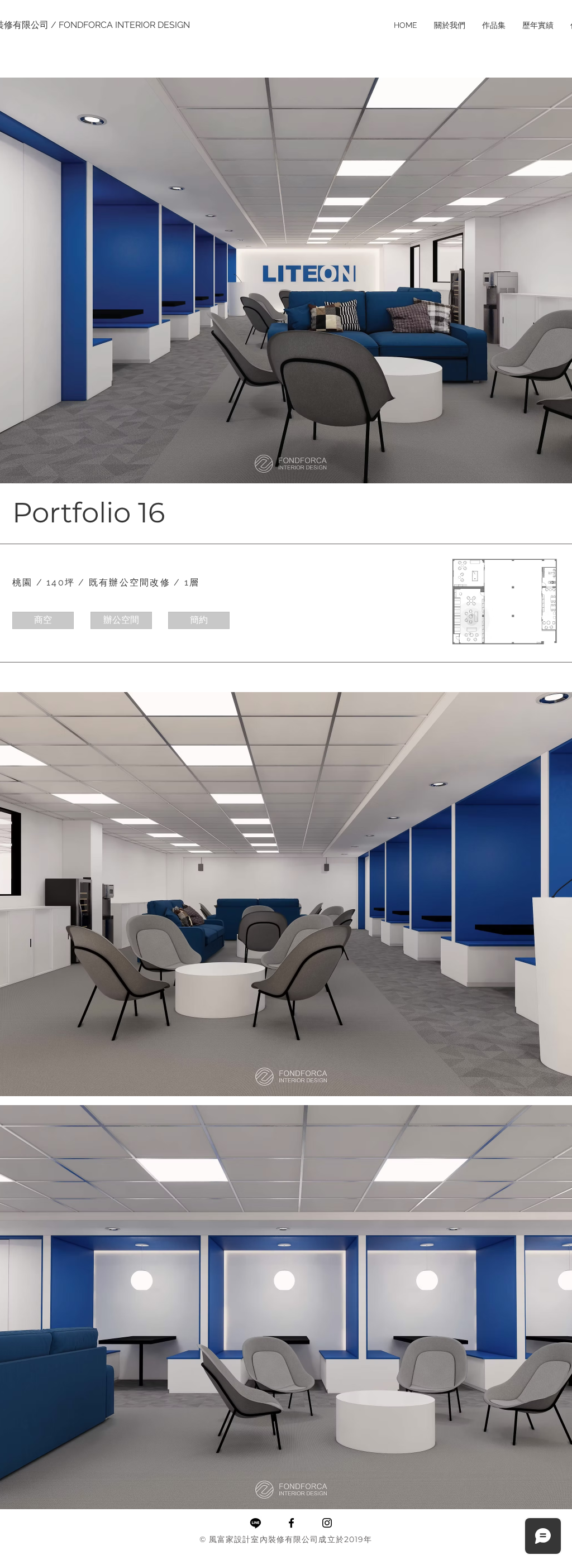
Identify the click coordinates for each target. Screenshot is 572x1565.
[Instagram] (327, 1522)
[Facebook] (291, 1522)
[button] (43, 620)
